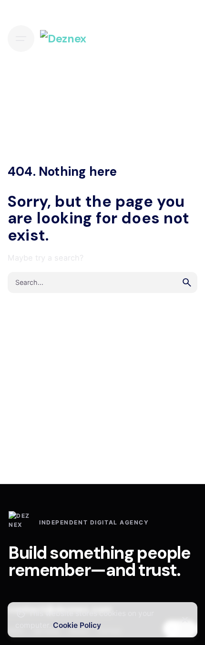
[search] (186, 282)
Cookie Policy (77, 625)
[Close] (185, 619)
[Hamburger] (21, 38)
